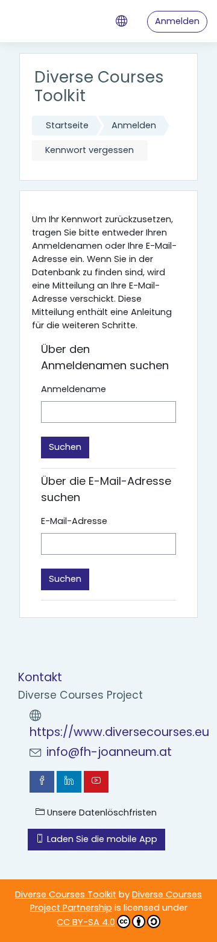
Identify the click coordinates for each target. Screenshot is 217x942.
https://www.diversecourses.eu (119, 732)
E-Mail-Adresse (74, 521)
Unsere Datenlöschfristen (101, 812)
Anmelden (177, 21)
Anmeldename (73, 389)
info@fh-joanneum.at (109, 752)
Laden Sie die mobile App (101, 839)
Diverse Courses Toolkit (65, 894)
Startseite (67, 125)
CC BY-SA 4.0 (86, 922)
